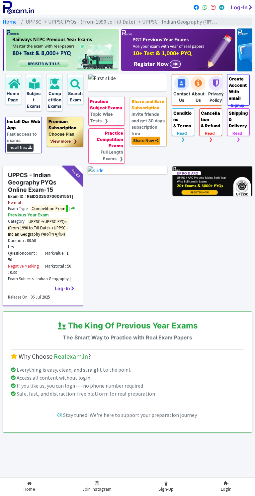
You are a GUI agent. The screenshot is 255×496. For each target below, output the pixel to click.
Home (10, 21)
